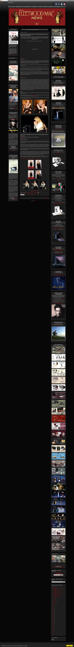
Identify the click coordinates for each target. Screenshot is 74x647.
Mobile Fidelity (56, 106)
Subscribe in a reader (60, 575)
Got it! (69, 645)
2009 (53, 620)
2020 (53, 609)
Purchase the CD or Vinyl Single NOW (58, 253)
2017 (53, 612)
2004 (53, 624)
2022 (53, 607)
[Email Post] (38, 192)
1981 (53, 632)
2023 (53, 606)
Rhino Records (57, 178)
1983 (53, 631)
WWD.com (21, 76)
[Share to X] (22, 194)
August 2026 (54, 587)
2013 (53, 616)
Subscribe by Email (55, 575)
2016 (53, 613)
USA (13, 150)
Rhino (56, 229)
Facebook (60, 567)
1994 (53, 628)
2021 (53, 608)
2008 (53, 621)
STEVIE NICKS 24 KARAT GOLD (27, 6)
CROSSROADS (40, 6)
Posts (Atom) (36, 200)
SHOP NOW (13, 64)
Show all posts (40, 29)
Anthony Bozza (12, 115)
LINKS (62, 6)
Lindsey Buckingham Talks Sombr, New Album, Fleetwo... (57, 595)
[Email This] (20, 194)
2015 (53, 614)
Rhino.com (58, 152)
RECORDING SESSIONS (19, 6)
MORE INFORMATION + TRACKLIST (58, 275)
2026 (53, 586)
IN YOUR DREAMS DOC (34, 6)
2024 (53, 605)
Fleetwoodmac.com (55, 567)
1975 (53, 634)
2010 (53, 619)
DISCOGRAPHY (45, 6)
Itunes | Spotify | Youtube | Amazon (58, 250)
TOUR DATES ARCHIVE (57, 6)
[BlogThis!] (21, 194)
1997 (53, 627)
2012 (53, 617)
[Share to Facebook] (23, 194)
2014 (53, 615)
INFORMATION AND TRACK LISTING (58, 129)
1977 (53, 633)
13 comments (35, 192)
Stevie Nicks (37, 193)
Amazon (15, 108)
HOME (9, 6)
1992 (53, 630)
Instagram (62, 567)
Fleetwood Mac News (10, 2)
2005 (53, 623)
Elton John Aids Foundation (32, 193)
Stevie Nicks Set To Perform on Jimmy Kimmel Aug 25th (57, 590)
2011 (53, 618)
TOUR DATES (13, 6)
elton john (27, 193)
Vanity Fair (21, 58)
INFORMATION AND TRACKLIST (58, 249)
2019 (53, 610)
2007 (53, 622)
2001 (53, 625)
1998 (53, 626)
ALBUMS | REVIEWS (50, 6)
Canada (12, 150)
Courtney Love (24, 193)
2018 (53, 611)
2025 (53, 604)
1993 (53, 629)
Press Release (13, 55)
